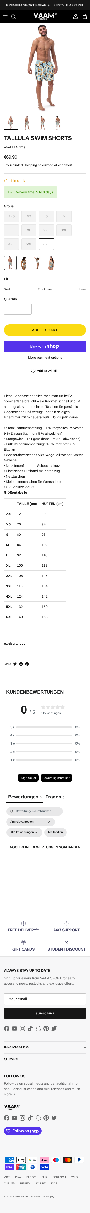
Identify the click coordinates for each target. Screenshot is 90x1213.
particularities (14, 643)
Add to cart (45, 330)
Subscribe (45, 1013)
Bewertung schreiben (56, 778)
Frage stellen (28, 778)
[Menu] (5, 16)
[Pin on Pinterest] (27, 664)
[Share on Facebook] (21, 664)
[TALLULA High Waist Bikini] (24, 263)
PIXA (18, 1177)
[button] (45, 727)
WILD (74, 1177)
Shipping (30, 165)
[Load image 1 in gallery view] (45, 68)
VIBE (7, 1177)
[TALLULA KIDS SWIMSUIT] (37, 263)
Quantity (10, 299)
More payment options (45, 357)
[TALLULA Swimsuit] (51, 263)
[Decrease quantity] (8, 309)
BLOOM (31, 1177)
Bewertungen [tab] (25, 796)
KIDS (54, 1183)
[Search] (16, 16)
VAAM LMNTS (14, 147)
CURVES (9, 1183)
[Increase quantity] (27, 309)
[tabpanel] (45, 853)
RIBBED (25, 1183)
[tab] (54, 797)
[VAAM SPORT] (45, 16)
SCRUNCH (59, 1177)
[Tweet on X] (15, 664)
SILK (44, 1177)
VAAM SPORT (21, 1196)
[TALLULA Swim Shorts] (10, 263)
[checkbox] (55, 832)
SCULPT (40, 1183)
